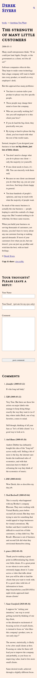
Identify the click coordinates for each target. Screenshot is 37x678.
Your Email (18, 304)
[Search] (33, 8)
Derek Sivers (9, 8)
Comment (6, 315)
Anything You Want (18, 22)
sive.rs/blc (19, 261)
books (4, 22)
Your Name (7, 292)
